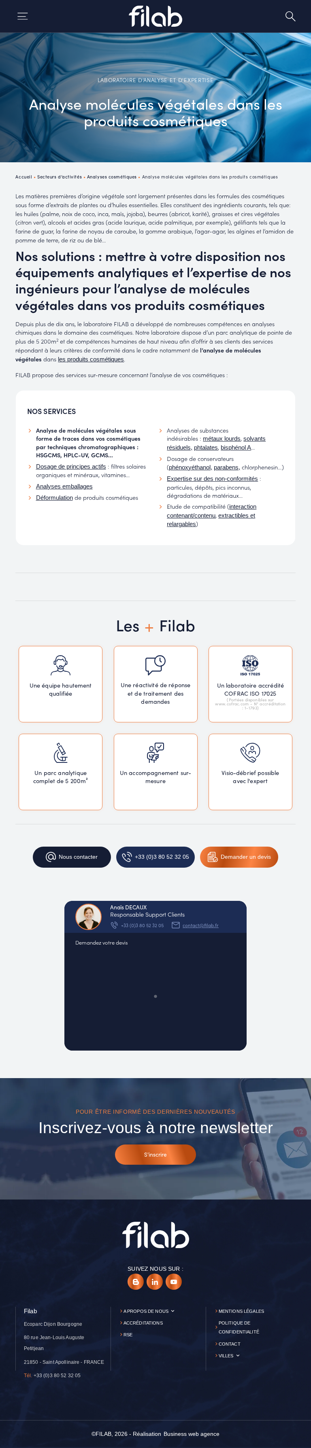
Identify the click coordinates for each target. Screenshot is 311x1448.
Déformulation (54, 498)
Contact (230, 1344)
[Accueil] (155, 16)
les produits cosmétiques (91, 359)
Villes (226, 1355)
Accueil (23, 176)
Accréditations (143, 1323)
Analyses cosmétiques (112, 176)
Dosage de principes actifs (71, 466)
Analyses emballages (64, 486)
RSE (128, 1334)
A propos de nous (146, 1311)
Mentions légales (241, 1311)
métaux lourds (222, 438)
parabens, (227, 467)
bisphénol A (236, 447)
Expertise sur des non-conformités (212, 479)
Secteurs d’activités (59, 176)
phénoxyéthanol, (190, 467)
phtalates (206, 447)
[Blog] (136, 1282)
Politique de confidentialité (239, 1328)
